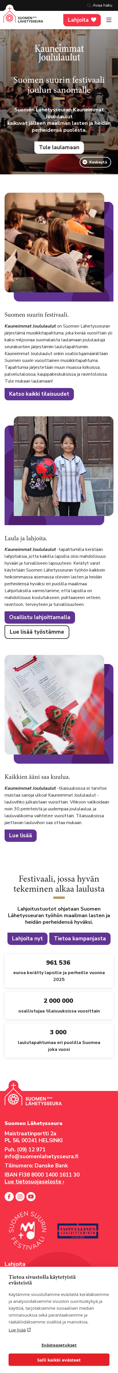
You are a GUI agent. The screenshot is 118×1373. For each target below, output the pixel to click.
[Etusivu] (23, 18)
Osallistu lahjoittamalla (39, 617)
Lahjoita (78, 20)
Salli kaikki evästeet (59, 1360)
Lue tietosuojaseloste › (34, 1181)
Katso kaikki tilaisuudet (39, 394)
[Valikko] (109, 20)
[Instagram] (20, 1196)
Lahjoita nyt (27, 938)
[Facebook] (9, 1196)
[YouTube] (31, 1196)
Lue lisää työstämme (37, 632)
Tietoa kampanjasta (80, 938)
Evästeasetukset (59, 1345)
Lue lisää (17, 1330)
